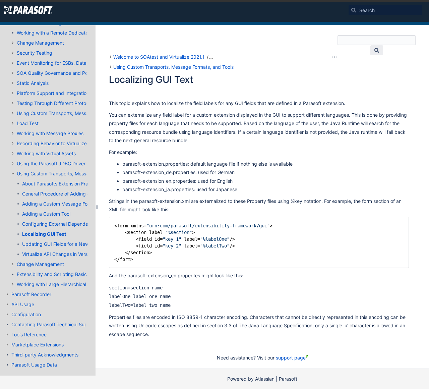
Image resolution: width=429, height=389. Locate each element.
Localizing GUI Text (44, 234)
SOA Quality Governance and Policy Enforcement (70, 73)
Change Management (40, 43)
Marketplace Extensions (37, 344)
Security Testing (34, 53)
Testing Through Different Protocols (56, 103)
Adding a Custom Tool (46, 214)
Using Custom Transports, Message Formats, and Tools (77, 113)
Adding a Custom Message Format (60, 204)
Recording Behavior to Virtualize (52, 143)
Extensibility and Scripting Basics (53, 274)
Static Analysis (33, 83)
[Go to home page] (28, 10)
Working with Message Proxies (50, 133)
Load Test (28, 123)
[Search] (353, 10)
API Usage (22, 304)
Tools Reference (29, 334)
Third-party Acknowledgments (44, 354)
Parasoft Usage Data (34, 365)
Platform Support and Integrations (54, 93)
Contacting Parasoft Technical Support (54, 324)
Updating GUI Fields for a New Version (64, 244)
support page (291, 357)
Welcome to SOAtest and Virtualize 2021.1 (158, 57)
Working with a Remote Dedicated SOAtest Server (71, 33)
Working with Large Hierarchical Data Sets (63, 284)
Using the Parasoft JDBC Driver (51, 163)
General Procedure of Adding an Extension (68, 194)
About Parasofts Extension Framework (64, 183)
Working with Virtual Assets (46, 153)
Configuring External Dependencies (61, 224)
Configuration (26, 314)
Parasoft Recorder (31, 294)
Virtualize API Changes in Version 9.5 (62, 254)
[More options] (334, 57)
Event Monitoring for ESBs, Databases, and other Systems (80, 63)
